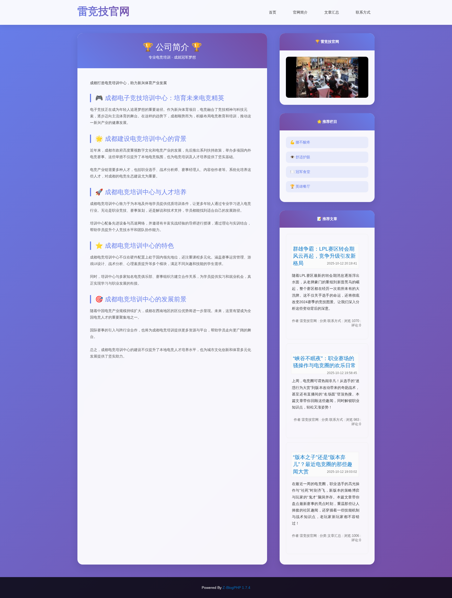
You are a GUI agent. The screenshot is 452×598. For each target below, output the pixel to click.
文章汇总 (331, 12)
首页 (272, 12)
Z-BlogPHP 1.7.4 (236, 587)
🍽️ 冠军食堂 (300, 172)
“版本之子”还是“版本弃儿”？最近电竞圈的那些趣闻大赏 (322, 464)
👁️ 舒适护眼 (300, 157)
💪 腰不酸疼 (300, 142)
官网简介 (300, 12)
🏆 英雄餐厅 (300, 186)
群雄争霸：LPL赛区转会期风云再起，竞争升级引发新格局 (324, 256)
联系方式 (363, 12)
